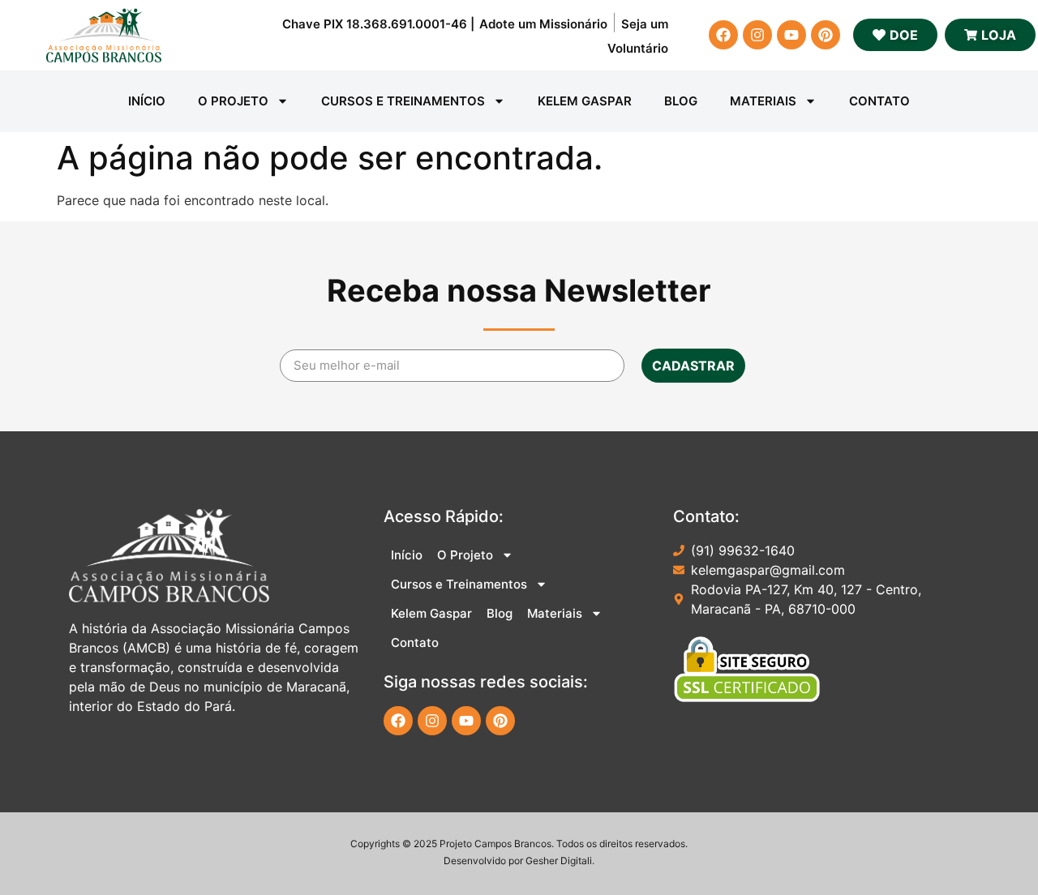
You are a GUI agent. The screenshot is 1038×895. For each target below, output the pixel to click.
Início (146, 101)
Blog (680, 101)
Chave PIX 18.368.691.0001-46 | (378, 24)
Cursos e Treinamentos (403, 101)
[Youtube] (791, 34)
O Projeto (233, 101)
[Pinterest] (825, 34)
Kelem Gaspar (585, 101)
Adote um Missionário (543, 24)
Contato (879, 101)
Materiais (763, 101)
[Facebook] (723, 34)
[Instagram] (757, 34)
